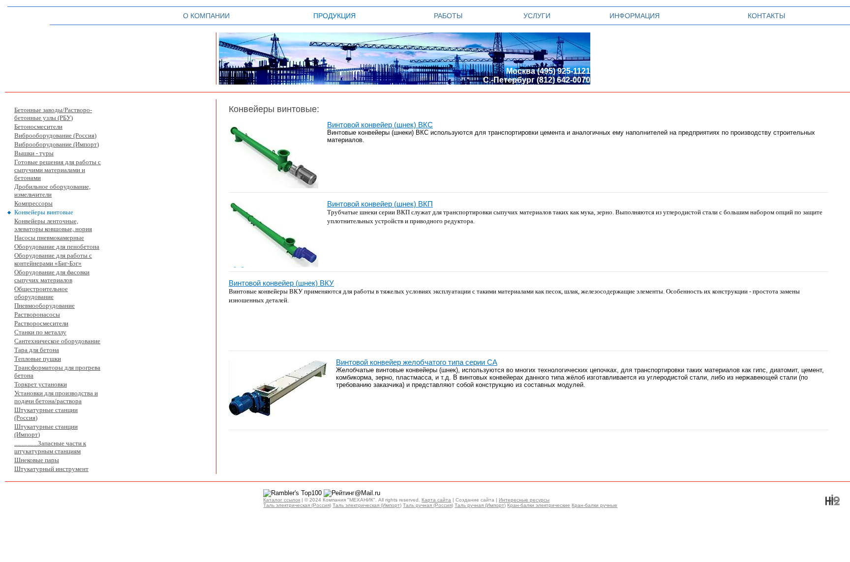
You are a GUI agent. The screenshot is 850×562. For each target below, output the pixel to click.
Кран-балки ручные (594, 505)
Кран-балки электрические (538, 505)
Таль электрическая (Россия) (297, 505)
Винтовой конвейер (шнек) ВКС (380, 125)
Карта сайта (436, 500)
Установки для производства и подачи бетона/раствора (56, 397)
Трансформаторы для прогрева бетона (57, 371)
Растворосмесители (41, 323)
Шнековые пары (36, 460)
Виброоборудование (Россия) (55, 135)
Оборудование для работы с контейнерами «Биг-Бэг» (53, 259)
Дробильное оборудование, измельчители (52, 190)
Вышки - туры (34, 153)
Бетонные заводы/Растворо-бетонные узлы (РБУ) (53, 113)
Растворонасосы (37, 314)
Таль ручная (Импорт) (480, 505)
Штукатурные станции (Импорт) (46, 430)
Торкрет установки (40, 384)
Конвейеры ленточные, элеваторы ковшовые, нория (53, 225)
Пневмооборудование (44, 305)
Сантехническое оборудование (57, 341)
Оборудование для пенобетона (56, 246)
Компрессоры (33, 203)
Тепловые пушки (37, 358)
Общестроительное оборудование (41, 292)
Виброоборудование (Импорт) (56, 144)
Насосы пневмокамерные (49, 237)
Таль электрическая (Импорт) (367, 505)
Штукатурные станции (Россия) (46, 413)
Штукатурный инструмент (51, 469)
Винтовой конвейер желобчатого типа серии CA (416, 362)
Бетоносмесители (38, 126)
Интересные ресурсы (524, 500)
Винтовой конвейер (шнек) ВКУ (281, 283)
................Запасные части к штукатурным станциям (50, 447)
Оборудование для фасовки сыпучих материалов (52, 276)
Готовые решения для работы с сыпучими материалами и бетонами (57, 169)
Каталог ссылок (281, 500)
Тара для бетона (36, 350)
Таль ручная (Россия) (428, 505)
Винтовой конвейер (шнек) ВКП (380, 204)
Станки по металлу (40, 332)
